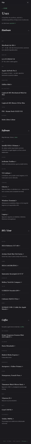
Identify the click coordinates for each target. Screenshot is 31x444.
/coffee (22, 327)
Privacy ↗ (25, 441)
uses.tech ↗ (13, 23)
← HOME (4, 8)
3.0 (4, 441)
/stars (15, 137)
